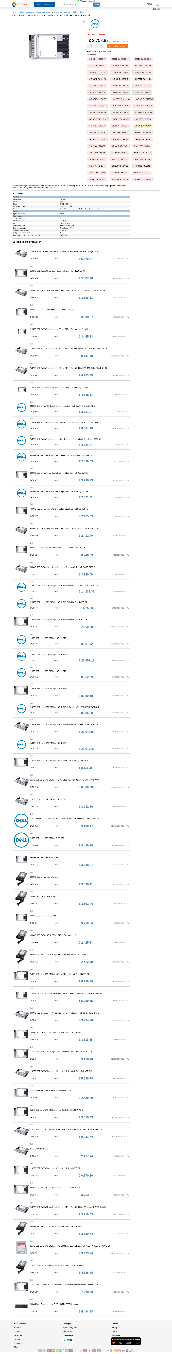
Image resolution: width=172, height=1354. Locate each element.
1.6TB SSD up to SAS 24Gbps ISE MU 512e (48, 638)
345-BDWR (34, 428)
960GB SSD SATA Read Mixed (43, 896)
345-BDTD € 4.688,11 (120, 72)
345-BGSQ (34, 865)
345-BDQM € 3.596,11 (143, 59)
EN (158, 9)
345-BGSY (34, 884)
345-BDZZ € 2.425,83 (142, 86)
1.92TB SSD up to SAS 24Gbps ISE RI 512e (48, 688)
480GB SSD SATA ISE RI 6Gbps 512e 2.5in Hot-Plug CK (53, 935)
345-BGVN (34, 923)
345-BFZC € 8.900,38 (143, 119)
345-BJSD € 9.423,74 (142, 159)
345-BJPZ (34, 1078)
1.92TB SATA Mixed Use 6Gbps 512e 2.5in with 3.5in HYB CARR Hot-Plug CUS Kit (64, 251)
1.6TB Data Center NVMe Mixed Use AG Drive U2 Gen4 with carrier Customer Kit (64, 1285)
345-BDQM (34, 298)
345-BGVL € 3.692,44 (143, 133)
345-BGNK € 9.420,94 (143, 126)
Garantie (17, 1339)
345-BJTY (34, 1234)
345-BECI (33, 574)
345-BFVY (34, 660)
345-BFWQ (34, 696)
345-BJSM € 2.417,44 (97, 166)
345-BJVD (34, 1273)
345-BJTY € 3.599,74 (119, 173)
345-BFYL (34, 713)
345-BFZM (34, 807)
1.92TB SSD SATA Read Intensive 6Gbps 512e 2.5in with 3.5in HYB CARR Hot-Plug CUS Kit (68, 368)
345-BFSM (34, 608)
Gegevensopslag (26, 12)
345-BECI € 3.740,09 (142, 92)
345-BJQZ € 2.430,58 (97, 159)
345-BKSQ (34, 1311)
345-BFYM (34, 732)
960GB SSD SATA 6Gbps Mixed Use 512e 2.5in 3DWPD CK (55, 1188)
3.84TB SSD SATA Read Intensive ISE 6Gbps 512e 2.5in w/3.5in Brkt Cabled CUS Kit (65, 422)
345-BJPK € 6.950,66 (120, 146)
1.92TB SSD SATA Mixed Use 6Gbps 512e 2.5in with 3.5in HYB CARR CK (61, 1071)
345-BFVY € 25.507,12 (120, 106)
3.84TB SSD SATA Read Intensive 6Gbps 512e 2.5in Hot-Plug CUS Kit (59, 329)
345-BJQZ (34, 1098)
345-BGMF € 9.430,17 (120, 126)
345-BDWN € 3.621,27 (143, 72)
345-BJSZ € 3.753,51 (142, 166)
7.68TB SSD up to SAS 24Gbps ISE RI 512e (48, 655)
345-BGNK (34, 845)
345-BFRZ (34, 591)
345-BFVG (34, 627)
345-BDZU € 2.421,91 (120, 86)
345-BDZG (34, 480)
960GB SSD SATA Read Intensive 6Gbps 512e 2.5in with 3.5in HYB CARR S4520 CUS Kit (67, 290)
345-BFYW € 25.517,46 (97, 119)
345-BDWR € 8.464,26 (97, 79)
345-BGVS (34, 962)
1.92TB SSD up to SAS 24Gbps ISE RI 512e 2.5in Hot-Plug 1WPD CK (59, 760)
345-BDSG (34, 375)
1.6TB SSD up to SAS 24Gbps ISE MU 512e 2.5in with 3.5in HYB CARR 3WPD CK (64, 780)
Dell (81, 12)
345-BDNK (34, 259)
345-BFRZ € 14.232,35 (97, 99)
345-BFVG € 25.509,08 (144, 99)
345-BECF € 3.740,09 (120, 92)
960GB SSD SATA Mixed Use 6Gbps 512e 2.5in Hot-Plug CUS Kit (57, 548)
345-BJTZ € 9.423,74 (141, 173)
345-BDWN (34, 412)
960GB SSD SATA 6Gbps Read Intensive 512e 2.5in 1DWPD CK (57, 1032)
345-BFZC (34, 787)
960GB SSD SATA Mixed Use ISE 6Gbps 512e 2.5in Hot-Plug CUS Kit (59, 473)
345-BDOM (34, 278)
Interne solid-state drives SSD (65, 12)
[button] (84, 22)
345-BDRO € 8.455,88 (120, 66)
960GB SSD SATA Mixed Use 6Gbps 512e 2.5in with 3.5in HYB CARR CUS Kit (63, 567)
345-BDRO (34, 336)
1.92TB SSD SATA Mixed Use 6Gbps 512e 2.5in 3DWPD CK (55, 1168)
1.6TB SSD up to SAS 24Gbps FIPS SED (47, 838)
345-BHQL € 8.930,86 (97, 146)
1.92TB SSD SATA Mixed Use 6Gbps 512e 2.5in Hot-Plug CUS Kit (57, 271)
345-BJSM (34, 1156)
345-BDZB (34, 461)
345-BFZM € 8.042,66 (97, 126)
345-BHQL (34, 981)
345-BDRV (34, 356)
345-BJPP (34, 1020)
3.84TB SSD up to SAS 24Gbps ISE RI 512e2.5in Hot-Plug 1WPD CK (59, 602)
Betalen (17, 1331)
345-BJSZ (34, 1195)
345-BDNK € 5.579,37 (97, 59)
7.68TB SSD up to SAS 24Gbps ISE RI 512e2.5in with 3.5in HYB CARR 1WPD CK (64, 724)
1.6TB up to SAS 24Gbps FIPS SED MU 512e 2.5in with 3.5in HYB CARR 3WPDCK (65, 819)
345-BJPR (34, 1040)
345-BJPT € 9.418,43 (119, 153)
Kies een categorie (43, 4)
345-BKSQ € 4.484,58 (142, 179)
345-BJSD (34, 1137)
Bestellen (17, 1328)
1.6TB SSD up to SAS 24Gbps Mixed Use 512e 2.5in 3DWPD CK (57, 1110)
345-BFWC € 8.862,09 (144, 106)
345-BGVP (34, 942)
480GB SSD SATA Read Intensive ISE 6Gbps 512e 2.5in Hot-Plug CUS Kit (61, 455)
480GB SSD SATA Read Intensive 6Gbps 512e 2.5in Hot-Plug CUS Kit (59, 491)
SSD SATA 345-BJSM (39, 1149)
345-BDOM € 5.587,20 (120, 59)
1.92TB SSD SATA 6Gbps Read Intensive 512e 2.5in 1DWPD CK (57, 1265)
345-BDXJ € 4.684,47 (120, 79)
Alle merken (67, 1331)
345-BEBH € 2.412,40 (97, 92)
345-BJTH (34, 1214)
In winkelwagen (118, 46)
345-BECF (34, 555)
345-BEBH (34, 536)
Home (14, 12)
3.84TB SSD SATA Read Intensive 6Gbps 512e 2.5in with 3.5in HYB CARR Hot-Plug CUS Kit (68, 349)
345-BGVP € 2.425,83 (120, 139)
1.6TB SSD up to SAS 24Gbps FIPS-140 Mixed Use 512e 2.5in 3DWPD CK (61, 1052)
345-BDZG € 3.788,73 (97, 86)
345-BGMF (34, 826)
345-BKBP (34, 1292)
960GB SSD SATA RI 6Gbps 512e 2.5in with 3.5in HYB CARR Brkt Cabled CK (62, 406)
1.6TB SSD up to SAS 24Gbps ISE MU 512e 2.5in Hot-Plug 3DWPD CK (60, 974)
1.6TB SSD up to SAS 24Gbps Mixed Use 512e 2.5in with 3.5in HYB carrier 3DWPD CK (66, 1129)
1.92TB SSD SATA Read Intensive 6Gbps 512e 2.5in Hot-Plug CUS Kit (59, 387)
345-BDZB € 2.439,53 (143, 79)
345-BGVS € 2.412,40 (143, 139)
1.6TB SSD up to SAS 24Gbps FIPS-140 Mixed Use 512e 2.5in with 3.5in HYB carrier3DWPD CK (70, 1246)
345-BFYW (34, 749)
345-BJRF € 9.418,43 (119, 159)
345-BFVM (34, 644)
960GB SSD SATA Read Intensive (44, 857)
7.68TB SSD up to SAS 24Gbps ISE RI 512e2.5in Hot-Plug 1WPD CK (59, 619)
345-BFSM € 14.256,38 (121, 99)
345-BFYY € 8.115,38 (121, 119)
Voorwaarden (116, 1335)
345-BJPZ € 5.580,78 (141, 153)
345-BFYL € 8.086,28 (120, 112)
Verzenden (18, 1335)
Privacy (114, 1328)
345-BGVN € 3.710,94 (97, 139)
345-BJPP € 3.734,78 (142, 146)
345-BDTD (34, 395)
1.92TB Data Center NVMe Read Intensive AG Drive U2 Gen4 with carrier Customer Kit (66, 993)
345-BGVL (34, 904)
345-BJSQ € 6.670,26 (120, 166)
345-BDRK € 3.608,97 (97, 66)
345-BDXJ (34, 445)
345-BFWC (34, 677)
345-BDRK (34, 317)
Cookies (115, 1331)
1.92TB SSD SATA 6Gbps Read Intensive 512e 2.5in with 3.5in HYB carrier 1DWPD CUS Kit (68, 1207)
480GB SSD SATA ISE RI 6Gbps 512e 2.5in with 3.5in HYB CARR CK (59, 955)
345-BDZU (34, 497)
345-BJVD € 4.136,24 (97, 179)
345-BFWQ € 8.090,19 (97, 112)
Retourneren (18, 1343)
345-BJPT (34, 1059)
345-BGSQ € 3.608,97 (97, 133)
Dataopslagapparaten (43, 12)
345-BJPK (34, 1001)
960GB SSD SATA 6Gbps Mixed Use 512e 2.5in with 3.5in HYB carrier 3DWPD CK (64, 1013)
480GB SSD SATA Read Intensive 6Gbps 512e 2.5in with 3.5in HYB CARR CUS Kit (64, 528)
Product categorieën (70, 1328)
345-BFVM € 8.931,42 (97, 106)
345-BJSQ (34, 1175)
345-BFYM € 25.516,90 (143, 112)
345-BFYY (34, 768)
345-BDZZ (34, 516)
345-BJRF (34, 1117)
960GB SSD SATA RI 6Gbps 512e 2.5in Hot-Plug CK (52, 310)
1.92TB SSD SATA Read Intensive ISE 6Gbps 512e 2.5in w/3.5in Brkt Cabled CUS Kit (65, 439)
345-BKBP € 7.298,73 (120, 179)
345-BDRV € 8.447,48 (143, 66)
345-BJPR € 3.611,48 (97, 153)
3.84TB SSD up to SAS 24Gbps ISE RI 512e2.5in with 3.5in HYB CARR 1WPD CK (64, 586)
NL (154, 9)
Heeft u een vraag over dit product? (100, 52)
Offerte (16, 1347)
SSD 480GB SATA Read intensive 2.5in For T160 (50, 1090)
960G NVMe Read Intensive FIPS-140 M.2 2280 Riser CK (54, 1304)
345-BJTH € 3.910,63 (97, 173)
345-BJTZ (33, 1253)
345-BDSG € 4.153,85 (97, 72)
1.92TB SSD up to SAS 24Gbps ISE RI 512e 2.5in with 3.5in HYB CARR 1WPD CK (64, 707)
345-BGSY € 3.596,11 (120, 133)
